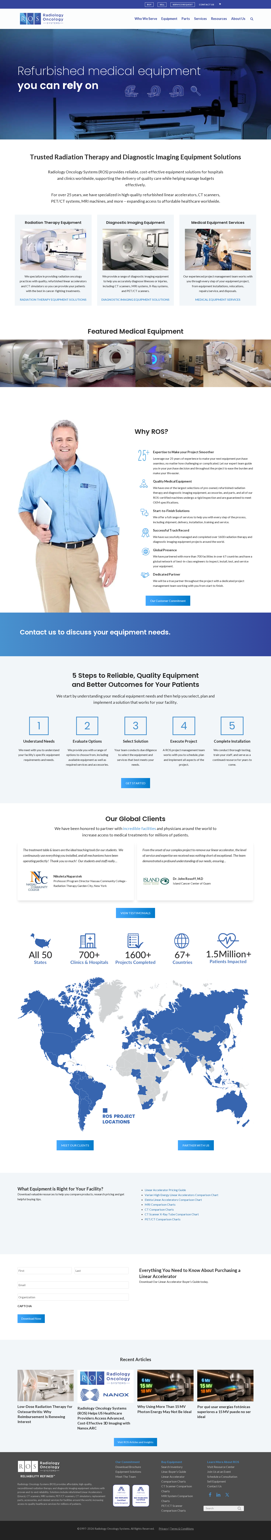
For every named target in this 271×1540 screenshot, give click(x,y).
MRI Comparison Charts (160, 1204)
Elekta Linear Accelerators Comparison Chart (173, 1199)
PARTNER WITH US (196, 1145)
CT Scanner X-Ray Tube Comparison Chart (172, 1214)
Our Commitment (127, 1462)
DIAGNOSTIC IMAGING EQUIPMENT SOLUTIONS (135, 299)
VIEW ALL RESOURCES (159, 1230)
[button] (252, 18)
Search (196, 102)
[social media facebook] (212, 1495)
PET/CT (176, 102)
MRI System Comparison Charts (177, 1498)
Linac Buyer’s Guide (173, 1471)
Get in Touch (216, 632)
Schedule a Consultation (222, 1476)
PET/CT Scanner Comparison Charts (173, 1508)
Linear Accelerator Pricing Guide (165, 1190)
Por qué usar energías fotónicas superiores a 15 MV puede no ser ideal (224, 1412)
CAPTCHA (25, 1306)
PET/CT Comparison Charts (162, 1219)
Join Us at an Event (219, 1471)
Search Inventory (172, 1467)
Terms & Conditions (182, 1528)
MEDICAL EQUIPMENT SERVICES (217, 299)
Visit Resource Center (221, 1467)
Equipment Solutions (128, 1471)
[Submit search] (239, 1508)
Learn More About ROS (223, 1462)
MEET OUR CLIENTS (75, 1145)
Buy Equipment (171, 1462)
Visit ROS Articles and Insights (135, 1442)
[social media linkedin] (220, 1495)
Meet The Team (125, 1476)
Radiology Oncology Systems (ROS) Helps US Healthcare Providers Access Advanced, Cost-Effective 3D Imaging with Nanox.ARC (103, 1418)
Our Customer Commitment (168, 600)
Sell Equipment (216, 1481)
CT (154, 102)
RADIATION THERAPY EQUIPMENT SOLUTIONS (53, 299)
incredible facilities (139, 828)
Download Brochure (128, 1467)
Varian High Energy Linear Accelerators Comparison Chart (181, 1195)
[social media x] (227, 1495)
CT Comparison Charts (159, 1209)
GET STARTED (135, 783)
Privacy (163, 1528)
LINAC (131, 102)
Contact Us (214, 1486)
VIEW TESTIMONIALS (135, 913)
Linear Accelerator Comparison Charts (173, 1479)
